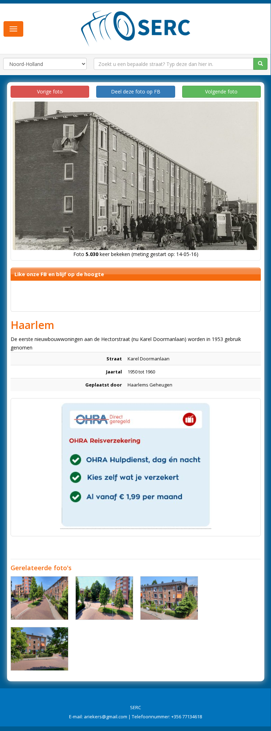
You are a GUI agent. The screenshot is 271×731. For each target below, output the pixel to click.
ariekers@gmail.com (105, 716)
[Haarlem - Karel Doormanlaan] (39, 598)
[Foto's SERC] (136, 28)
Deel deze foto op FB (135, 91)
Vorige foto (50, 91)
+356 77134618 (186, 716)
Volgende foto (221, 91)
